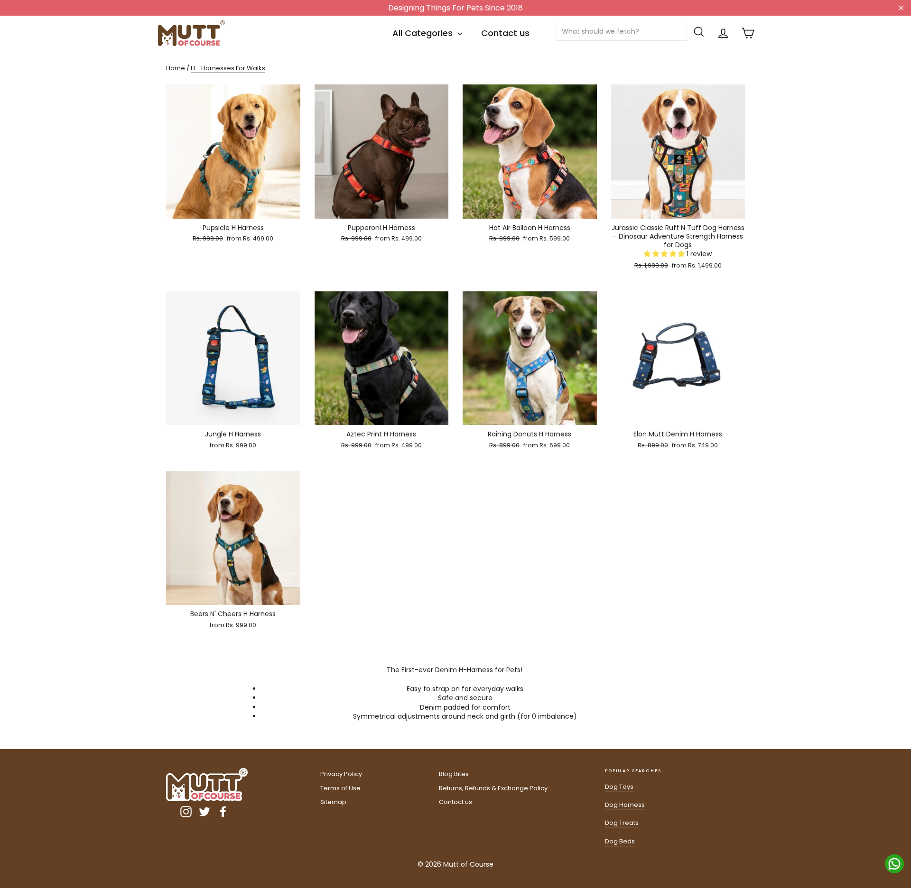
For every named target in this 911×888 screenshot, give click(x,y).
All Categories (423, 33)
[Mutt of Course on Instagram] (186, 811)
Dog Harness (625, 804)
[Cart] (747, 33)
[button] (665, 254)
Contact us (505, 33)
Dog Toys (619, 786)
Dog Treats (622, 822)
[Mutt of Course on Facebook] (223, 811)
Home (175, 68)
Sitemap (333, 801)
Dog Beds (620, 841)
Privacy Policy (341, 773)
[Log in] (723, 33)
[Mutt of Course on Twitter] (204, 811)
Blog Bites (454, 773)
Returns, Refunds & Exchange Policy (493, 788)
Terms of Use (340, 788)
